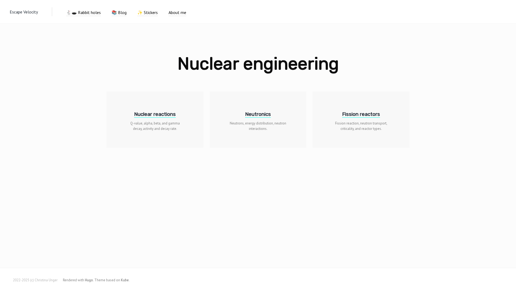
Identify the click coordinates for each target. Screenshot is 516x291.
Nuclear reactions (155, 114)
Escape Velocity (24, 12)
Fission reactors (361, 114)
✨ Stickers (147, 12)
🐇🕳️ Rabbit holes (83, 12)
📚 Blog (119, 12)
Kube (125, 280)
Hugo (89, 280)
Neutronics (258, 114)
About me (177, 12)
